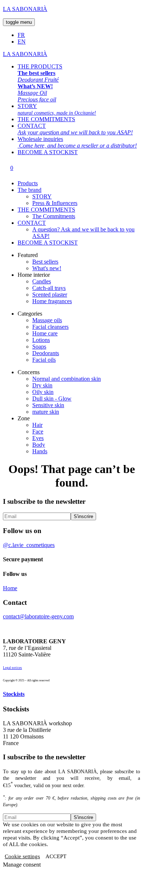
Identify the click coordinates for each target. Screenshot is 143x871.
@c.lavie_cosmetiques (29, 545)
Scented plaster (49, 294)
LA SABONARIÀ (25, 9)
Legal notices (12, 668)
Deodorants (45, 353)
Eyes (38, 438)
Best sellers (45, 261)
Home (10, 588)
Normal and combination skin (66, 379)
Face (37, 431)
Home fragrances (52, 301)
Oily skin (43, 392)
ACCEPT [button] (55, 856)
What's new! (46, 268)
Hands (39, 451)
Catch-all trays (49, 288)
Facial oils (44, 360)
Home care (45, 333)
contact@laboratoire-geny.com (38, 616)
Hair (37, 425)
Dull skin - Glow (52, 398)
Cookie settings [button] (22, 856)
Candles (41, 281)
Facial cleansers (50, 327)
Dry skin (42, 385)
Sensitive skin (48, 405)
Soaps (39, 346)
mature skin (45, 412)
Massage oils (47, 320)
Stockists (14, 694)
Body (38, 445)
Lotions (41, 340)
